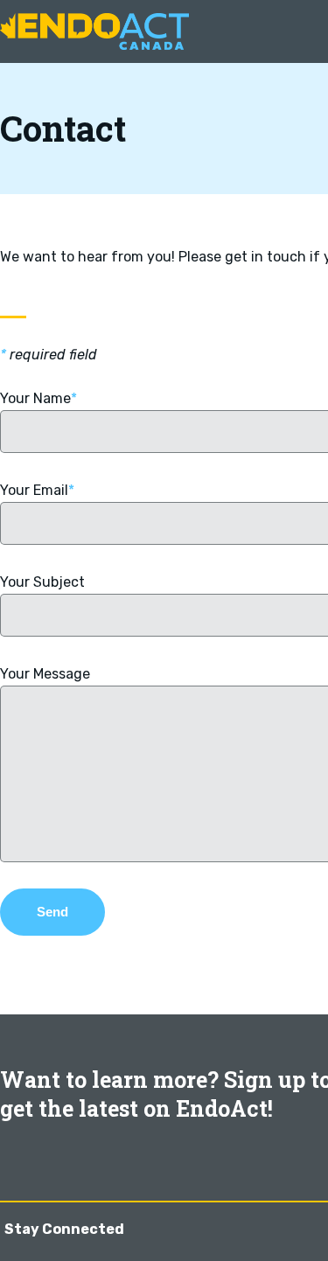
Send (52, 911)
